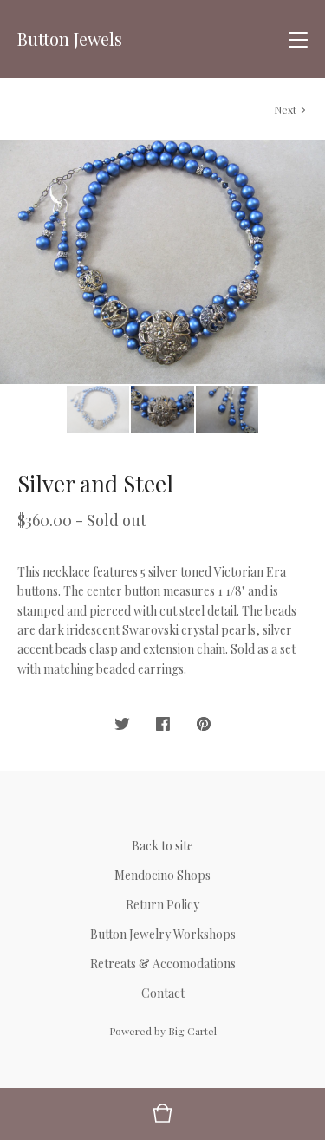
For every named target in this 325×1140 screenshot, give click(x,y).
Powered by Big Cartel (163, 1031)
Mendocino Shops (162, 875)
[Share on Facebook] (163, 724)
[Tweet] (122, 724)
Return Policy (162, 904)
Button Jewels (69, 39)
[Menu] (298, 39)
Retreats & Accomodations (163, 963)
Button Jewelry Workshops (163, 934)
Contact (163, 993)
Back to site (162, 845)
